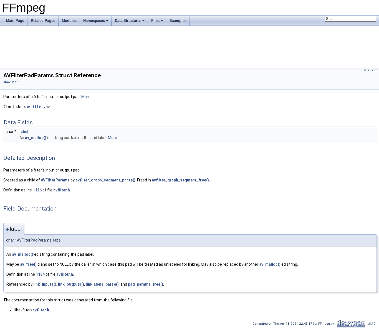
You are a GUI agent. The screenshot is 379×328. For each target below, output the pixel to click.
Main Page (15, 21)
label (23, 131)
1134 (40, 274)
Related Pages (43, 21)
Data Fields (370, 70)
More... (87, 96)
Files (155, 21)
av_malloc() (35, 137)
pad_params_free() (145, 284)
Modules (69, 21)
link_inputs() (44, 284)
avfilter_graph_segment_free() (180, 180)
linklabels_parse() (102, 284)
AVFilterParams (55, 180)
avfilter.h (37, 106)
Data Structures (128, 21)
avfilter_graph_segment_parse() (105, 180)
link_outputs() (71, 284)
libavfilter (10, 82)
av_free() (28, 264)
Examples (178, 21)
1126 (37, 190)
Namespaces (94, 21)
